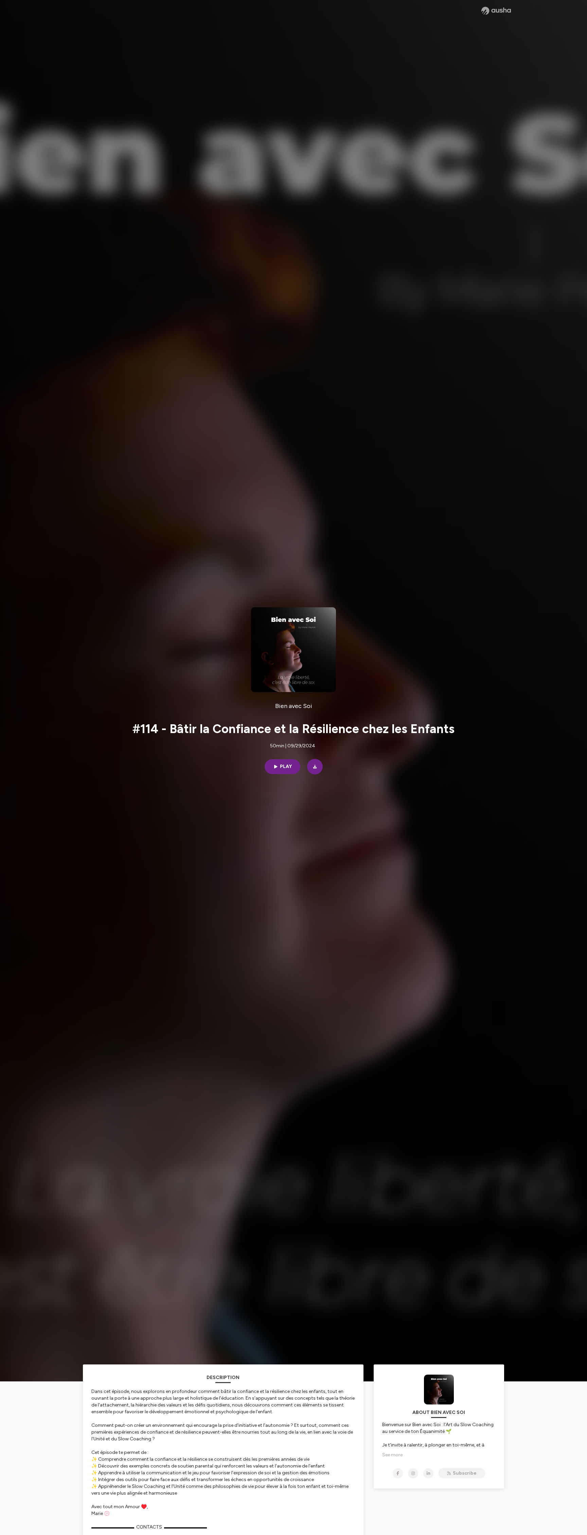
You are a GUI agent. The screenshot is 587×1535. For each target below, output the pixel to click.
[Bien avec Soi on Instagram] (413, 1473)
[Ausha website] (496, 11)
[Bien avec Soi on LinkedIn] (428, 1473)
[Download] (315, 766)
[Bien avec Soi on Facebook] (398, 1473)
